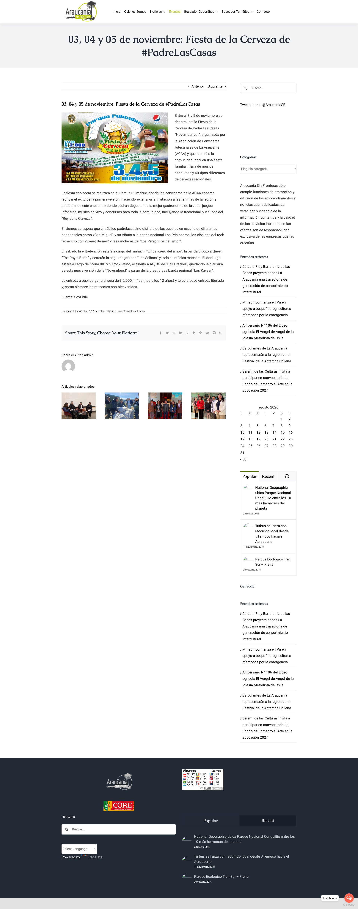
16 (291, 432)
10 (242, 432)
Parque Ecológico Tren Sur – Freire (273, 562)
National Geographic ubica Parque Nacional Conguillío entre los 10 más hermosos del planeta (273, 498)
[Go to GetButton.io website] (349, 905)
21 (274, 439)
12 (258, 432)
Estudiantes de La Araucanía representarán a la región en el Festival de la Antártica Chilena (266, 355)
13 (266, 432)
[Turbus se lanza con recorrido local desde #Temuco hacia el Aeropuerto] (248, 526)
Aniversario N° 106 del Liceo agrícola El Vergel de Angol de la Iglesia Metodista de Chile (268, 332)
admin (69, 311)
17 (242, 439)
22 (283, 439)
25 (250, 446)
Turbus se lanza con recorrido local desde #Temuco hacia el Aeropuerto (272, 533)
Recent (268, 476)
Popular (249, 476)
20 (266, 439)
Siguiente (215, 86)
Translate (95, 857)
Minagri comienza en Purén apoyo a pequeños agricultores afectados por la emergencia (266, 309)
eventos (100, 311)
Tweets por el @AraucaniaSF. (263, 104)
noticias (110, 311)
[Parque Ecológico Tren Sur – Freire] (248, 559)
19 (258, 439)
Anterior (197, 86)
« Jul (243, 459)
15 (283, 432)
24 (242, 446)
